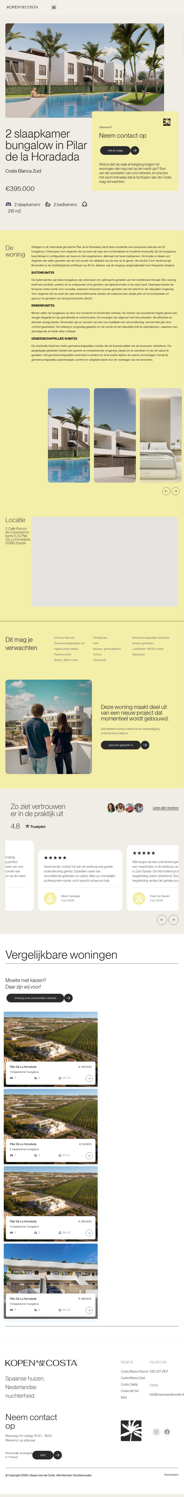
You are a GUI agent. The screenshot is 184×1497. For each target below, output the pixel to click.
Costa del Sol (130, 1391)
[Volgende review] (173, 920)
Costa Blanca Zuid (23, 171)
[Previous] (166, 491)
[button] (54, 7)
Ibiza (124, 1397)
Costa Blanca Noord (134, 1371)
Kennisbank (171, 1474)
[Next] (176, 491)
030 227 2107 (159, 1371)
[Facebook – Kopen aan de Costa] (166, 1433)
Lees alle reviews (165, 808)
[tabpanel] (69, 435)
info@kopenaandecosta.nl (167, 1394)
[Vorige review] (162, 920)
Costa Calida (129, 1384)
